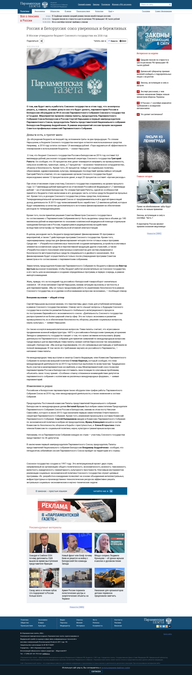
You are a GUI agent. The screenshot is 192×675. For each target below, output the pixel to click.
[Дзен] (122, 41)
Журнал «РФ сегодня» (122, 4)
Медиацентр (65, 626)
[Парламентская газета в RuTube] (169, 626)
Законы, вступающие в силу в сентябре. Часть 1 (151, 216)
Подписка (105, 4)
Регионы (96, 623)
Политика (24, 11)
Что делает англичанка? (152, 114)
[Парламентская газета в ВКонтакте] (160, 626)
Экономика (39, 11)
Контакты (118, 620)
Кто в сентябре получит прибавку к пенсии (65, 22)
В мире (68, 11)
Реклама (117, 623)
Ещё (110, 11)
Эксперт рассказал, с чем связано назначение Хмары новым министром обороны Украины (153, 94)
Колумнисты (98, 626)
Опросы (79, 620)
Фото (95, 620)
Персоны (63, 623)
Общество (55, 11)
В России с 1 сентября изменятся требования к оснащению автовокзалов (154, 106)
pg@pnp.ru (46, 654)
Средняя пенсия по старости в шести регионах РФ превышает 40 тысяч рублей (81, 19)
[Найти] (170, 4)
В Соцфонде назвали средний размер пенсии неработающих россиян (78, 16)
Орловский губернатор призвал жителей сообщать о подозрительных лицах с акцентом (154, 74)
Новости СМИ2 (77, 607)
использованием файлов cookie (115, 668)
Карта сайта (168, 634)
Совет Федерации (163, 11)
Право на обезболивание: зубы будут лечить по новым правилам (154, 207)
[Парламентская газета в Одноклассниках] (166, 626)
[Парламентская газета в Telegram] (163, 626)
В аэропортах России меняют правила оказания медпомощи (151, 225)
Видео (62, 620)
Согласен (96, 672)
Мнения (79, 623)
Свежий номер (84, 4)
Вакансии (118, 626)
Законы (96, 4)
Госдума (146, 11)
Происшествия (83, 11)
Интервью (80, 626)
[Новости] (113, 41)
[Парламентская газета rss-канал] (157, 626)
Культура (99, 11)
